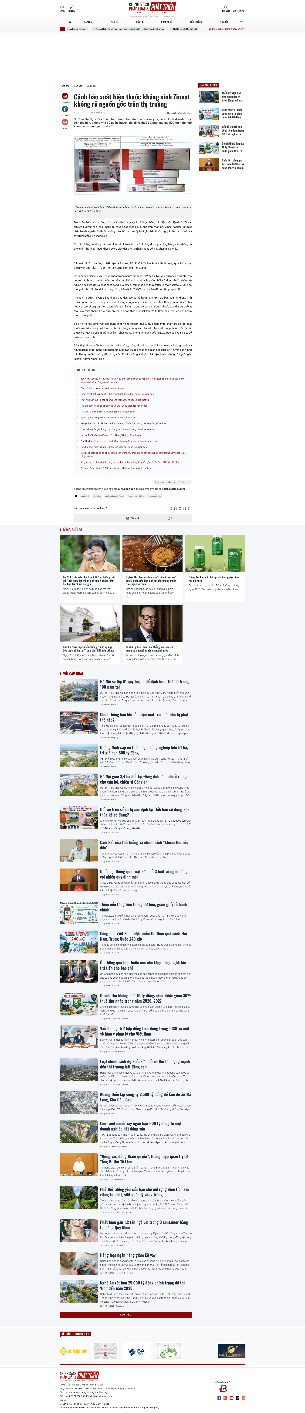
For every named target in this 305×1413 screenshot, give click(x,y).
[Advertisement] (152, 59)
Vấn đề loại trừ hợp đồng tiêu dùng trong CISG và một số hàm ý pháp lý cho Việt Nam (145, 1031)
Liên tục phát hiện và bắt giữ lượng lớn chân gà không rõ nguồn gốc (114, 447)
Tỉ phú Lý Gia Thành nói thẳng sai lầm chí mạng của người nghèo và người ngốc (149, 648)
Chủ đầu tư (120, 1306)
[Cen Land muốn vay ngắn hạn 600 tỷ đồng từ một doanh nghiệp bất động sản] (79, 1131)
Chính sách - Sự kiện (120, 1019)
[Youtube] (231, 1398)
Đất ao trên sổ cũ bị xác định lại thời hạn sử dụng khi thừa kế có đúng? (144, 812)
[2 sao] (175, 508)
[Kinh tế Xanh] (168, 1351)
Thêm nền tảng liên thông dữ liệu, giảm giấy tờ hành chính (143, 907)
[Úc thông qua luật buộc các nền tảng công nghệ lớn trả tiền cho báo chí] (79, 971)
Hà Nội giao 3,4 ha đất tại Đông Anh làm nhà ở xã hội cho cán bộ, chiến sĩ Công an (174, 29)
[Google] (225, 1398)
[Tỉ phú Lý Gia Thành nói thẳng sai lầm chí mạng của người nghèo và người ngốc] (152, 623)
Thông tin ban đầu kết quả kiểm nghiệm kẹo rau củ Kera (214, 579)
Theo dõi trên (173, 113)
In (171, 518)
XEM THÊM (125, 1314)
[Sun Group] (74, 1351)
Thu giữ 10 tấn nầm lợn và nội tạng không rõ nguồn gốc (108, 411)
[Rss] (243, 1398)
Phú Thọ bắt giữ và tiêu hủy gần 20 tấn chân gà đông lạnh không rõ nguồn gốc (119, 441)
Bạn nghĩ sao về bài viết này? (90, 508)
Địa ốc (114, 1114)
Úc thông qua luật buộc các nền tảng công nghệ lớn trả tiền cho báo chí (143, 965)
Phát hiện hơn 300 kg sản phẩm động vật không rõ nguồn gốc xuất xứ (115, 400)
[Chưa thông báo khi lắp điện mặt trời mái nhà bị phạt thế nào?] (79, 723)
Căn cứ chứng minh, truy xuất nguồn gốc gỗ (102, 388)
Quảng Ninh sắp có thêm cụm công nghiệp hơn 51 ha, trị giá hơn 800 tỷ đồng (95, 29)
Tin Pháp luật (121, 1245)
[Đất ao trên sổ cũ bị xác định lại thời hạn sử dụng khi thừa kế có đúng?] (79, 817)
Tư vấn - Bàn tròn (118, 1052)
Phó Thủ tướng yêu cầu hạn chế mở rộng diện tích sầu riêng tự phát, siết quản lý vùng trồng (144, 1191)
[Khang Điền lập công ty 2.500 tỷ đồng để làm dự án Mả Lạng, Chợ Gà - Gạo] (79, 1102)
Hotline (71, 10)
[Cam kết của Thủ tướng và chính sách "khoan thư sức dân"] (79, 850)
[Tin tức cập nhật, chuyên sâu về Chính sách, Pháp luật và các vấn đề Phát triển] (152, 9)
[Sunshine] (232, 1351)
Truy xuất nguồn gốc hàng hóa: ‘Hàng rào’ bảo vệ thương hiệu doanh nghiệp (118, 429)
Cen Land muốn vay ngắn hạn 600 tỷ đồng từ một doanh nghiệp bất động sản (141, 1126)
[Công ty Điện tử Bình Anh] (137, 1351)
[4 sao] (184, 508)
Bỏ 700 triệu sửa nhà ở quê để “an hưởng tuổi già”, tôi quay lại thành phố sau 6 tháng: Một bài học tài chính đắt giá (89, 581)
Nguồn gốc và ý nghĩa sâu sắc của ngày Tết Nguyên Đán (108, 417)
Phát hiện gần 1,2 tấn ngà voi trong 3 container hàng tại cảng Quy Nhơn (144, 1224)
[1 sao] (171, 508)
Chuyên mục (238, 10)
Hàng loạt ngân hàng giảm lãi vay (128, 1255)
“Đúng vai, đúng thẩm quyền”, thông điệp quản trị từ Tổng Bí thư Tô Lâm (144, 1159)
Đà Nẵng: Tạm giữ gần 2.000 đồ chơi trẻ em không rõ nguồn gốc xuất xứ (116, 468)
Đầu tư (113, 705)
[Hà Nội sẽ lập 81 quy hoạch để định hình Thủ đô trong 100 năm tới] (79, 690)
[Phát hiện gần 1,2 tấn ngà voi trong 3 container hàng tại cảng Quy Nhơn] (79, 1230)
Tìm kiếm (226, 10)
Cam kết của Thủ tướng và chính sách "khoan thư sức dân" (144, 845)
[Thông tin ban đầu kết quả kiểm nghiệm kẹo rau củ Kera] (215, 553)
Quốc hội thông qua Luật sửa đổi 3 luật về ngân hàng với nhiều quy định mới (144, 874)
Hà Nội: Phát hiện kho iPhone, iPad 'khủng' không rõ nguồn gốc (111, 435)
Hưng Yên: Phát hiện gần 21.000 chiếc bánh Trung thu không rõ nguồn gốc (117, 394)
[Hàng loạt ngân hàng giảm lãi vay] (79, 1263)
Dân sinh (65, 569)
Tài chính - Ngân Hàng (124, 1273)
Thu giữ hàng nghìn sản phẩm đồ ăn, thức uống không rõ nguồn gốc (114, 406)
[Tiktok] (237, 1398)
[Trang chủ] (70, 21)
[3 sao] (180, 508)
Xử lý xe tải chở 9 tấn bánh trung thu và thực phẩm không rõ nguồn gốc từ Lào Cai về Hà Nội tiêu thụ (130, 462)
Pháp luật (115, 738)
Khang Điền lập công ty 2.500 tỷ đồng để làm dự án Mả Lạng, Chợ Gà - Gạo (145, 1096)
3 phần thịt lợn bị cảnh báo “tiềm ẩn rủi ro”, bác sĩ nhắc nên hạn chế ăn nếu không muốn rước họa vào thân (151, 581)
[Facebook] (219, 1398)
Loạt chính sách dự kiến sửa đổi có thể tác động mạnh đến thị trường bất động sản (145, 1064)
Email (62, 10)
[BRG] (105, 1351)
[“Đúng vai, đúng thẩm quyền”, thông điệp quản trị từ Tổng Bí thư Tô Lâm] (79, 1164)
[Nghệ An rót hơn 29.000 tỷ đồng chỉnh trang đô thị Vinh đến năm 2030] (79, 1291)
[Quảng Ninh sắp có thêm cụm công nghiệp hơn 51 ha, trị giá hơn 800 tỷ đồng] (79, 755)
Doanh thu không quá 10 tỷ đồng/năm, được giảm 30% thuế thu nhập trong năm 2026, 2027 (145, 998)
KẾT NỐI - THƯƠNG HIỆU (75, 1334)
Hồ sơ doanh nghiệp (119, 1147)
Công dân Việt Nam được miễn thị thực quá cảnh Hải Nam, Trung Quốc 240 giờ (143, 936)
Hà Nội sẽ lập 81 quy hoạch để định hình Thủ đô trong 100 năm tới (144, 684)
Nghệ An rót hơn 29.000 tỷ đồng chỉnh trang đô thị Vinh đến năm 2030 (142, 1285)
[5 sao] (189, 508)
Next (243, 1351)
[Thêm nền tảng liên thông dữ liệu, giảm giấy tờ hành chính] (79, 912)
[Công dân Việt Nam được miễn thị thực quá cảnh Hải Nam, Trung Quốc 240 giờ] (79, 942)
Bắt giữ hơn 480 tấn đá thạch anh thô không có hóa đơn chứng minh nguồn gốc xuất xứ (124, 423)
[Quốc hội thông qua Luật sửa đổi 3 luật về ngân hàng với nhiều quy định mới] (79, 880)
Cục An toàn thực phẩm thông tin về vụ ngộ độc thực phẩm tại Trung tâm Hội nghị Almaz (88, 648)
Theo (172, 482)
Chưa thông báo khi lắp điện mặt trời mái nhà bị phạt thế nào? (144, 717)
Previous (62, 1351)
